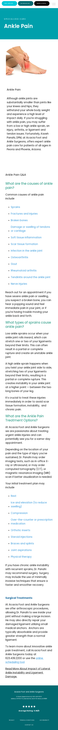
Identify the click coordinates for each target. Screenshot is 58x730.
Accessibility (44, 720)
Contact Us (29, 725)
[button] (54, 4)
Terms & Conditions (27, 720)
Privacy (11, 720)
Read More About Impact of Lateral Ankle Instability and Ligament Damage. (28, 672)
